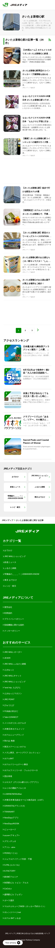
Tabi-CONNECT (11, 717)
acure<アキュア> (11, 835)
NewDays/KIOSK (11, 823)
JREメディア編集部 (28, 87)
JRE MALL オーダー (13, 652)
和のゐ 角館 (9, 741)
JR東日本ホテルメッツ (14, 729)
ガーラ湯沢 (9, 900)
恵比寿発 (8, 776)
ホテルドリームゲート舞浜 (16, 764)
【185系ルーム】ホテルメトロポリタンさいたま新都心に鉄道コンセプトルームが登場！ (36, 53)
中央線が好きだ (11, 711)
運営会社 (8, 607)
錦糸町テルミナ (11, 877)
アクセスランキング (16, 340)
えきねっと (9, 670)
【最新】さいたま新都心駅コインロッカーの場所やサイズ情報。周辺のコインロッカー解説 (36, 142)
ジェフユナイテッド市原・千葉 (18, 859)
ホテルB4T (9, 758)
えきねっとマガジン (13, 693)
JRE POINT (9, 699)
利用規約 (8, 613)
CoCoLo (8, 888)
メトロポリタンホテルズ (15, 723)
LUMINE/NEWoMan (13, 794)
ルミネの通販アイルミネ (15, 788)
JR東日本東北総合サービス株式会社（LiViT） (24, 800)
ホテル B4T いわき (12, 918)
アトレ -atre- (10, 847)
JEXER (7, 658)
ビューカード (10, 829)
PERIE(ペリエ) (10, 853)
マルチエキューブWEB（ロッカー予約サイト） (25, 906)
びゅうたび (9, 705)
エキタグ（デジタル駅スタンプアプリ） (22, 782)
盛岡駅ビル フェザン (13, 894)
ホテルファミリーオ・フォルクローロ (21, 770)
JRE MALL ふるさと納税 (15, 664)
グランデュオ (10, 841)
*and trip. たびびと (12, 687)
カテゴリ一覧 (12, 540)
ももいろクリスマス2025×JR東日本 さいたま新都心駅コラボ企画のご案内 (36, 100)
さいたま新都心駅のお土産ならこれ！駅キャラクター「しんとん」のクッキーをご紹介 (36, 261)
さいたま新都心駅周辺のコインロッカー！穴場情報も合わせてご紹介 (36, 74)
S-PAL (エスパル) (11, 865)
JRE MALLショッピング (15, 681)
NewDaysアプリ (11, 817)
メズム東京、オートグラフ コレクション (22, 752)
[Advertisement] (27, 171)
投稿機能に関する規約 (14, 625)
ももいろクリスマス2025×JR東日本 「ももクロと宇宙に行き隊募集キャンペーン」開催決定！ (36, 121)
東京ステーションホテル (15, 747)
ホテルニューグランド (14, 735)
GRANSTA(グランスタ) (14, 806)
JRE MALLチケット (13, 676)
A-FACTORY (9, 871)
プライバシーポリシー (14, 619)
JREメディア (8, 520)
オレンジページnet (12, 912)
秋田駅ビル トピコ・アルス (16, 883)
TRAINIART (9, 812)
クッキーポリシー (12, 631)
